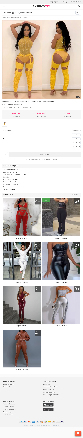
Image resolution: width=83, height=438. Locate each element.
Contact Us (32, 107)
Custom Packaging (9, 409)
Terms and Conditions (50, 387)
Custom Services (8, 407)
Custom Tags (7, 412)
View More (75, 194)
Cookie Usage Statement (51, 395)
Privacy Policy (47, 384)
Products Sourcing (9, 404)
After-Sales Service (49, 392)
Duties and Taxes (48, 389)
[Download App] (77, 13)
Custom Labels (8, 414)
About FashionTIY (8, 384)
